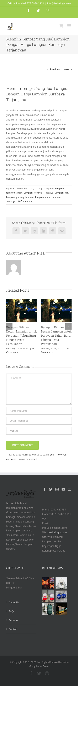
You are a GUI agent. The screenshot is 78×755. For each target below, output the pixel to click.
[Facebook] (44, 489)
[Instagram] (57, 489)
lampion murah (43, 196)
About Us (14, 602)
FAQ (11, 611)
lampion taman (14, 192)
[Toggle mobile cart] (61, 25)
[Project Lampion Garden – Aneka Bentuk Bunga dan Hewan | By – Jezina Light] (48, 582)
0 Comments (25, 201)
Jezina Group (42, 666)
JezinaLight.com (57, 532)
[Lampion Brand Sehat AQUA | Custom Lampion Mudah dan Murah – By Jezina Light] (61, 595)
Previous (55, 69)
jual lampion (57, 192)
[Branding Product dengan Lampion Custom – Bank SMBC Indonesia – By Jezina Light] (48, 608)
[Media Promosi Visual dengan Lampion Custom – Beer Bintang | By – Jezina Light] (48, 595)
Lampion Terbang (33, 192)
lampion (59, 188)
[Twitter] (50, 489)
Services (13, 620)
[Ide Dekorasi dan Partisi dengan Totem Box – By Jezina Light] (61, 608)
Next (66, 69)
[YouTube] (63, 489)
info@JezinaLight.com (59, 3)
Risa (12, 188)
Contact (13, 629)
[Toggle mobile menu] (69, 25)
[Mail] (69, 489)
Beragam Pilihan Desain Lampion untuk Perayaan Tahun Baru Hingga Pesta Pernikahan (21, 335)
